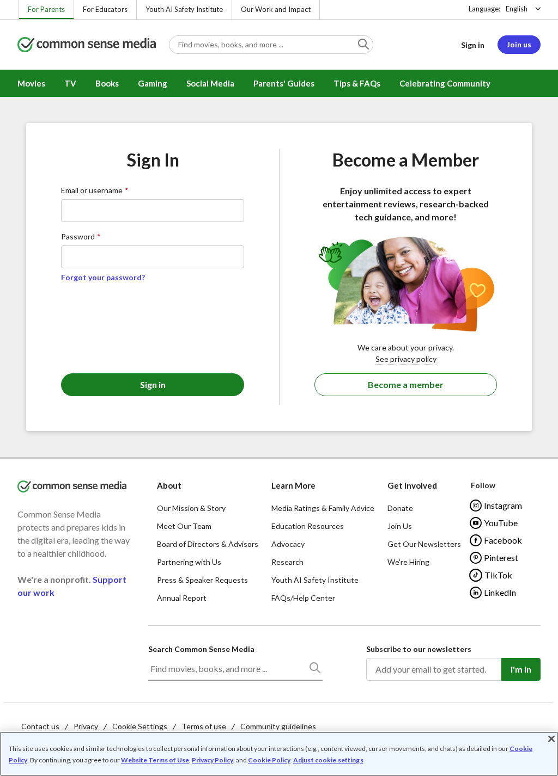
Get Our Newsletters (424, 544)
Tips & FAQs (356, 83)
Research (287, 561)
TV (70, 83)
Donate (400, 508)
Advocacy (288, 544)
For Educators (105, 9)
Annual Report (182, 597)
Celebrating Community (444, 83)
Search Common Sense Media (201, 649)
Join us (519, 44)
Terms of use (203, 726)
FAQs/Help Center (303, 597)
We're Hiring (408, 561)
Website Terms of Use (155, 760)
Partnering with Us (189, 561)
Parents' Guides (283, 83)
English (516, 8)
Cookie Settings (139, 726)
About (169, 485)
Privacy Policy (212, 760)
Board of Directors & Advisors (207, 544)
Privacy (86, 726)
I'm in (521, 669)
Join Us (399, 526)
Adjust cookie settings (328, 760)
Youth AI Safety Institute (184, 9)
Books (107, 83)
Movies (31, 83)
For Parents (46, 9)
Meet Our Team (184, 526)
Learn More (293, 485)
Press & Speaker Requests (202, 579)
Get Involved (412, 485)
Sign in (472, 45)
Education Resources (307, 526)
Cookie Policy (269, 760)
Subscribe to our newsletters (418, 649)
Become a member (406, 384)
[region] (279, 753)
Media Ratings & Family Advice (322, 508)
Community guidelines (278, 726)
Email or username (92, 190)
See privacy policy (405, 359)
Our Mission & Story (191, 508)
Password (78, 236)
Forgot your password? (103, 277)
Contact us (40, 726)
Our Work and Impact (276, 9)
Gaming (152, 83)
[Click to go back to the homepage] (86, 45)
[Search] (314, 670)
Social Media (210, 83)
